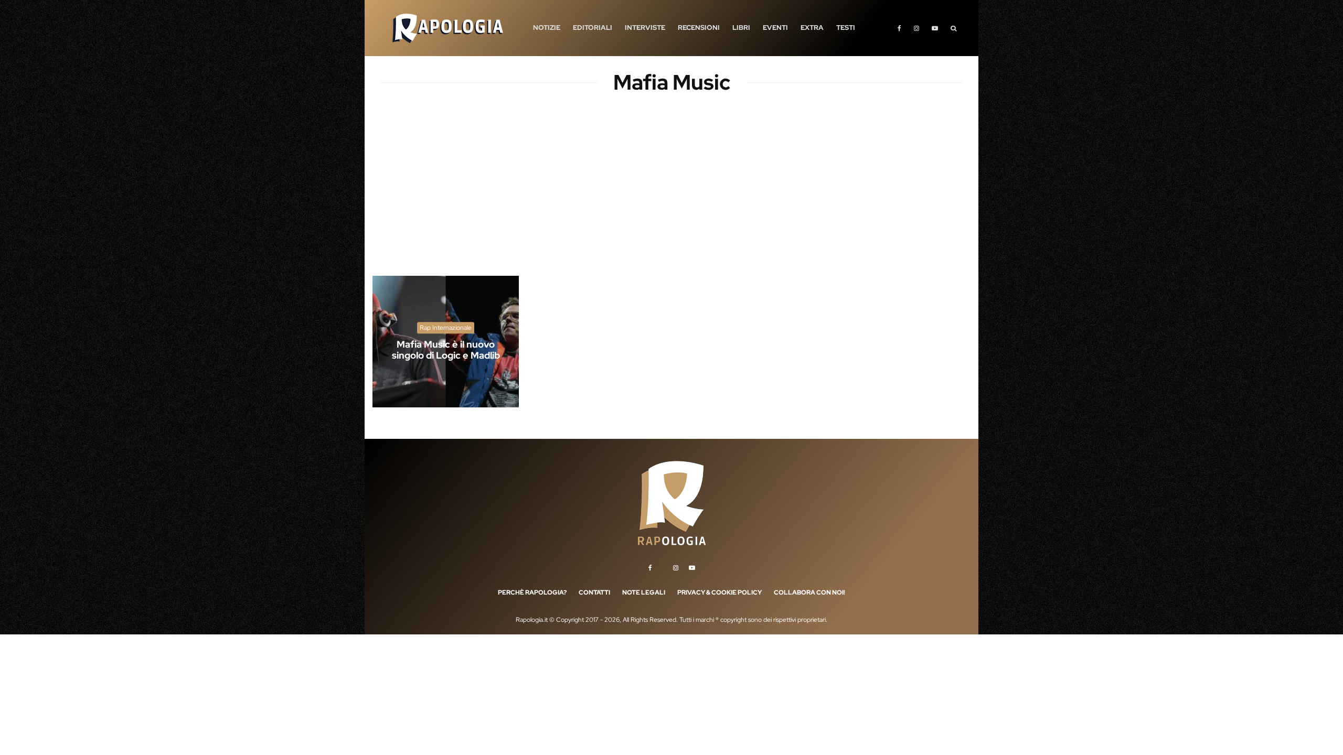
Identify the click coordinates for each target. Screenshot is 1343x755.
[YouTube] (934, 28)
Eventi (775, 27)
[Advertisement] (671, 194)
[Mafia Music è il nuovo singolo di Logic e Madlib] (445, 341)
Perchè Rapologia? (532, 592)
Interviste (645, 27)
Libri (741, 27)
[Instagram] (916, 28)
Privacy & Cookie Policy (719, 592)
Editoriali (592, 27)
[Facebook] (899, 28)
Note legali (643, 592)
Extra (812, 27)
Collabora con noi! (809, 592)
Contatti (594, 592)
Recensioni (699, 27)
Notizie (546, 27)
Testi (845, 27)
